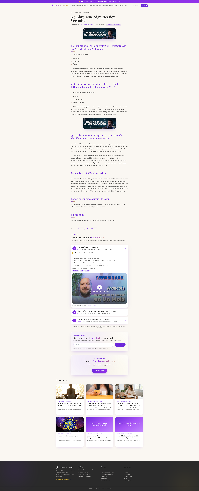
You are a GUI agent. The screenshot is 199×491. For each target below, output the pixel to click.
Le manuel (78, 5)
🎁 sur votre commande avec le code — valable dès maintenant (99, 1)
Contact (125, 5)
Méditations (98, 5)
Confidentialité (127, 480)
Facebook (80, 228)
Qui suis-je (120, 5)
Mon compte (127, 474)
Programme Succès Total (107, 472)
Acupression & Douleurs (85, 474)
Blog (116, 5)
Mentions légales (128, 476)
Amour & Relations (83, 472)
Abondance (92, 5)
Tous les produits (105, 480)
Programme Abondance (107, 474)
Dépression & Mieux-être (85, 476)
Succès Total (85, 5)
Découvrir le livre (100, 370)
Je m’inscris (120, 344)
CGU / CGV (126, 478)
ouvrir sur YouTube (91, 305)
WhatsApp (94, 228)
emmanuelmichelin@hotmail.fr (63, 479)
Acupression (105, 5)
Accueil (73, 5)
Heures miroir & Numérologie (82, 12)
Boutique (111, 5)
